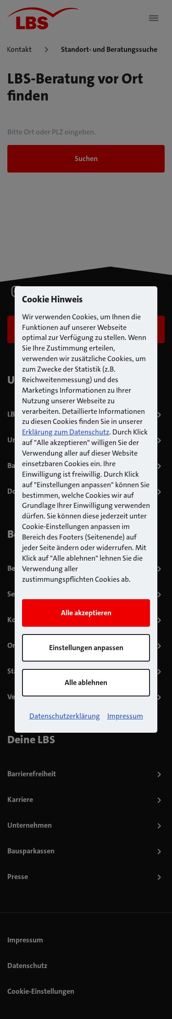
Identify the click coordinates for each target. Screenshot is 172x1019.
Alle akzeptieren (86, 613)
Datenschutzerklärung (64, 716)
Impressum (125, 716)
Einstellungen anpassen (86, 647)
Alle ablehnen (86, 682)
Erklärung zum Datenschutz (65, 432)
